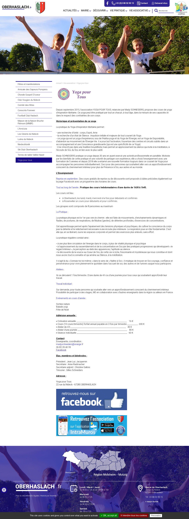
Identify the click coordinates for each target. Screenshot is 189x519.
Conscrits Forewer (26, 110)
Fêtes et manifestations (29, 84)
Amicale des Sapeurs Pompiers (32, 89)
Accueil (59, 83)
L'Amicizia (22, 129)
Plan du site (20, 496)
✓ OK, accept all (109, 515)
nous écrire (152, 501)
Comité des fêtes (26, 105)
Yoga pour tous (25, 160)
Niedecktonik (24, 144)
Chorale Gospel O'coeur (29, 94)
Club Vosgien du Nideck (29, 100)
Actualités (70, 10)
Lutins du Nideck (25, 139)
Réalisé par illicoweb (48, 496)
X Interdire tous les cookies (134, 515)
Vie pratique (117, 10)
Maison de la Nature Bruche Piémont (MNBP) (31, 122)
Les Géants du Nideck (28, 134)
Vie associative (138, 10)
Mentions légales (32, 496)
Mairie (85, 10)
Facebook (61, 350)
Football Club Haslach (28, 115)
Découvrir (99, 10)
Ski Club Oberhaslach (28, 149)
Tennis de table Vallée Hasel (31, 155)
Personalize (156, 516)
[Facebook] (107, 3)
